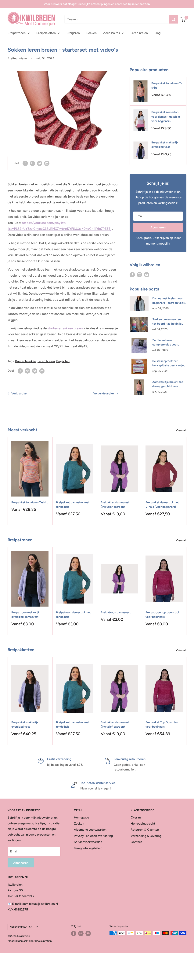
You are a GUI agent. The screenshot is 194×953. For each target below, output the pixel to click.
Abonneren (158, 227)
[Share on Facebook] (25, 163)
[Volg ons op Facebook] (132, 274)
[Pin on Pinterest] (32, 163)
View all (181, 430)
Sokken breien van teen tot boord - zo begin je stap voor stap (167, 322)
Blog (157, 33)
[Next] (186, 481)
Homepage (81, 817)
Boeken (91, 33)
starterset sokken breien (65, 328)
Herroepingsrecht (143, 823)
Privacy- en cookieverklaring (93, 836)
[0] (183, 19)
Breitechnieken (18, 58)
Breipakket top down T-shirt (166, 85)
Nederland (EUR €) (21, 926)
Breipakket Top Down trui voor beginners (162, 724)
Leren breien (139, 33)
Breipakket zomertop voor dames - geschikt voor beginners (165, 116)
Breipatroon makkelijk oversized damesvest (25, 615)
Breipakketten (46, 33)
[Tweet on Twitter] (39, 163)
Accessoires (111, 33)
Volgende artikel (103, 393)
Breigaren (73, 33)
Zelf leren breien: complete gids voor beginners (165, 342)
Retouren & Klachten (145, 829)
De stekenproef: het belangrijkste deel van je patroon (168, 363)
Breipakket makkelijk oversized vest (164, 145)
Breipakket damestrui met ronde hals (72, 504)
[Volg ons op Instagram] (139, 274)
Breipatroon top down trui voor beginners (162, 615)
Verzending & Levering (146, 836)
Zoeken (79, 823)
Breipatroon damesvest (116, 612)
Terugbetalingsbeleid (88, 848)
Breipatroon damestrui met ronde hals (73, 615)
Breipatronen (17, 33)
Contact (136, 842)
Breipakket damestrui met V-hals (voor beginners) (162, 504)
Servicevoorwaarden (88, 842)
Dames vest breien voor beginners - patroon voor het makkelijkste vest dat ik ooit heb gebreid (168, 301)
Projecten (63, 361)
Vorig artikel (19, 393)
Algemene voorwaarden (90, 829)
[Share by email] (46, 163)
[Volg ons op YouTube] (146, 274)
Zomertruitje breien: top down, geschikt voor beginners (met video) (167, 384)
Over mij (136, 817)
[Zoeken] (173, 19)
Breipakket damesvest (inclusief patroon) (115, 504)
